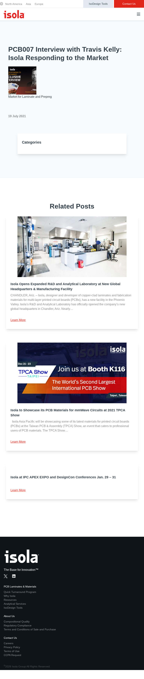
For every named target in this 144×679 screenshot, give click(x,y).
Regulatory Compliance (18, 625)
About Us (9, 616)
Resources (10, 599)
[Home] (14, 14)
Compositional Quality (17, 621)
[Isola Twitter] (6, 576)
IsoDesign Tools (98, 3)
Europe (39, 3)
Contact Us (129, 3)
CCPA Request (12, 655)
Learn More (18, 320)
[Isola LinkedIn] (15, 576)
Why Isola (9, 595)
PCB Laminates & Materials (20, 586)
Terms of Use (12, 651)
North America (13, 3)
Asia (28, 3)
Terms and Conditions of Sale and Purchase (30, 629)
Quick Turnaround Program (20, 591)
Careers (8, 643)
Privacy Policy (12, 647)
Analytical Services (15, 603)
